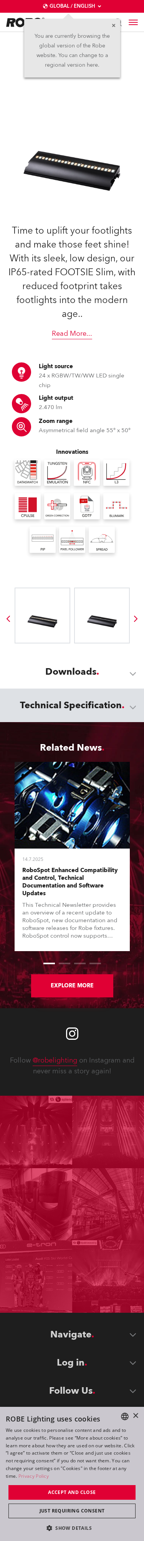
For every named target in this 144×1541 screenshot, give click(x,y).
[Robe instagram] (72, 1033)
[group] (8, 619)
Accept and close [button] (72, 1492)
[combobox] (125, 1416)
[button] (72, 1527)
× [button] (135, 1416)
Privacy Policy (33, 1476)
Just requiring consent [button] (72, 1510)
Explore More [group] (72, 985)
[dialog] (72, 1474)
